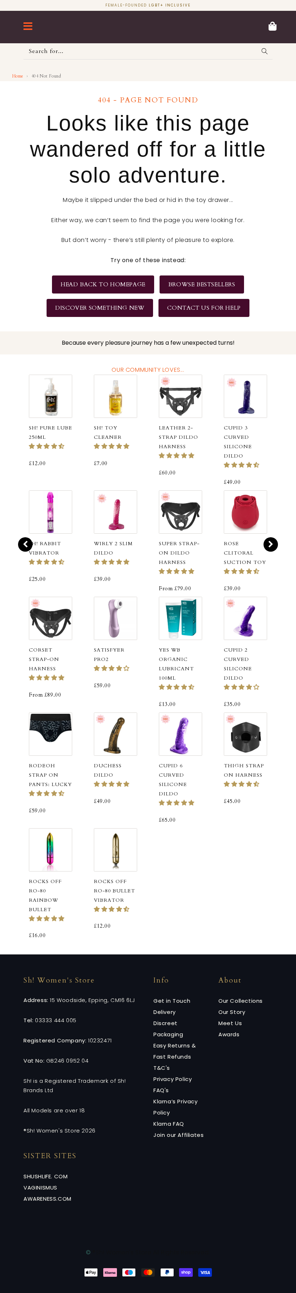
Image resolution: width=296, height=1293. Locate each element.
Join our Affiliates (178, 1135)
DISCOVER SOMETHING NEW (99, 308)
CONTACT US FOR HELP (203, 308)
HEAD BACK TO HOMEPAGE (103, 284)
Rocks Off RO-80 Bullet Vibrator (114, 891)
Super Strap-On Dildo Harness (179, 553)
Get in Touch (171, 1001)
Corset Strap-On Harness (44, 659)
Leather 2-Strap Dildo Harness (178, 437)
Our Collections (240, 1001)
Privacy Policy (172, 1079)
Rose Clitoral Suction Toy (245, 553)
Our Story (231, 1012)
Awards (229, 1034)
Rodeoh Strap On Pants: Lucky (50, 775)
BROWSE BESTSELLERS (201, 284)
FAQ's (161, 1090)
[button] (47, 446)
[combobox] (148, 51)
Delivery (164, 1012)
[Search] (265, 51)
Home (18, 76)
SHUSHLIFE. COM (45, 1176)
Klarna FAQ (168, 1123)
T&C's (161, 1068)
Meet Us (230, 1023)
